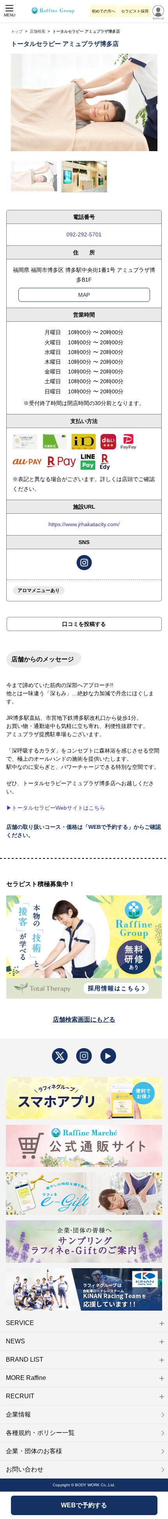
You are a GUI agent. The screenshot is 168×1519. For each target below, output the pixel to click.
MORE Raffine (26, 1378)
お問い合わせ (24, 1469)
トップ (17, 31)
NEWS (15, 1341)
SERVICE (20, 1323)
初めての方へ (103, 11)
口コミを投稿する (84, 624)
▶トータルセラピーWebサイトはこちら (55, 808)
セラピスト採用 (134, 11)
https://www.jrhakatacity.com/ (84, 524)
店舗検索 (37, 31)
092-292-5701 (84, 234)
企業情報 (18, 1414)
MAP (84, 295)
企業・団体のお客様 (34, 1451)
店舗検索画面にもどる (84, 1019)
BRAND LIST (24, 1359)
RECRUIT (20, 1396)
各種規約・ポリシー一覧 (40, 1432)
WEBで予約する (84, 1505)
